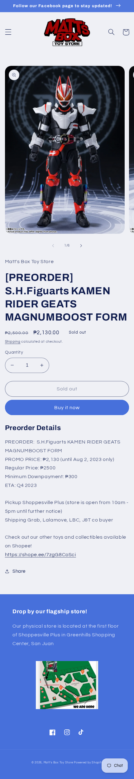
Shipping (13, 341)
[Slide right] (81, 245)
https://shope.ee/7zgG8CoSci (40, 554)
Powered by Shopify (88, 762)
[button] (8, 32)
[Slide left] (53, 245)
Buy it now (67, 407)
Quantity (14, 352)
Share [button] (19, 571)
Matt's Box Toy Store (58, 762)
